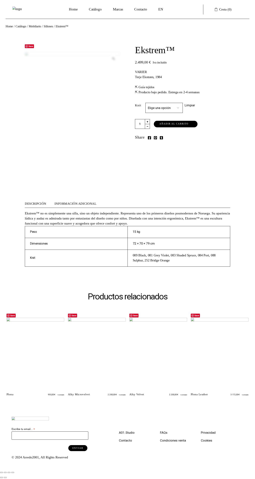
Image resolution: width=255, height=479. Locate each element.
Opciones (33, 378)
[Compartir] (5, 472)
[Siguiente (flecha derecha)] (5, 477)
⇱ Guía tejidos (144, 87)
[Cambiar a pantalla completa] (8, 472)
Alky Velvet (136, 394)
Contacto (125, 440)
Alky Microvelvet (79, 394)
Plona (10, 394)
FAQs (164, 432)
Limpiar (190, 105)
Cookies (207, 440)
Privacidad (209, 432)
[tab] (37, 204)
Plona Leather (199, 394)
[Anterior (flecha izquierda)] (1, 477)
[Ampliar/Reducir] (12, 472)
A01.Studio (127, 432)
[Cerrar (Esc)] (1, 472)
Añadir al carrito (174, 123)
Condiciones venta (173, 440)
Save (31, 46)
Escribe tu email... (23, 429)
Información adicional (76, 203)
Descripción (35, 203)
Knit (138, 105)
